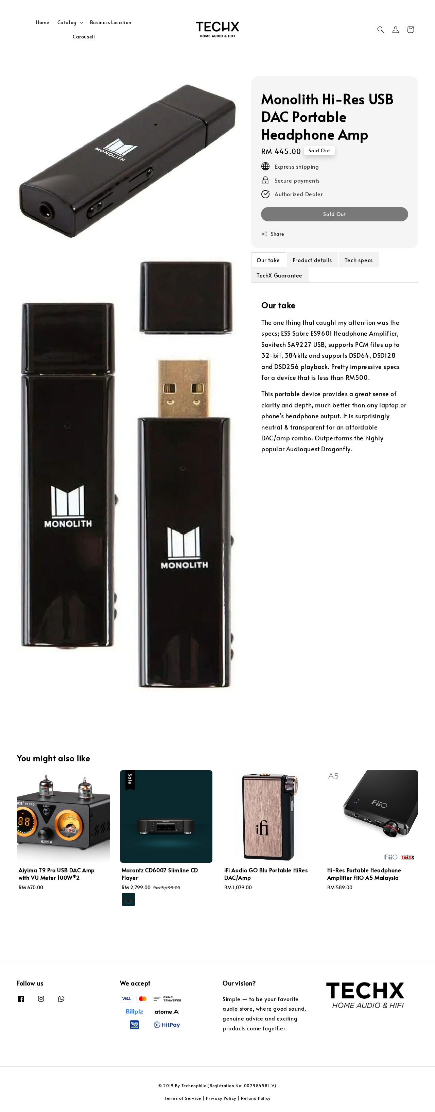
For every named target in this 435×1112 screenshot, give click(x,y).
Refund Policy (256, 1098)
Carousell (84, 36)
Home (42, 22)
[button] (380, 29)
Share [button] (277, 234)
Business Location (111, 22)
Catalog (67, 22)
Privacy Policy (221, 1098)
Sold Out (334, 213)
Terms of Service (182, 1098)
